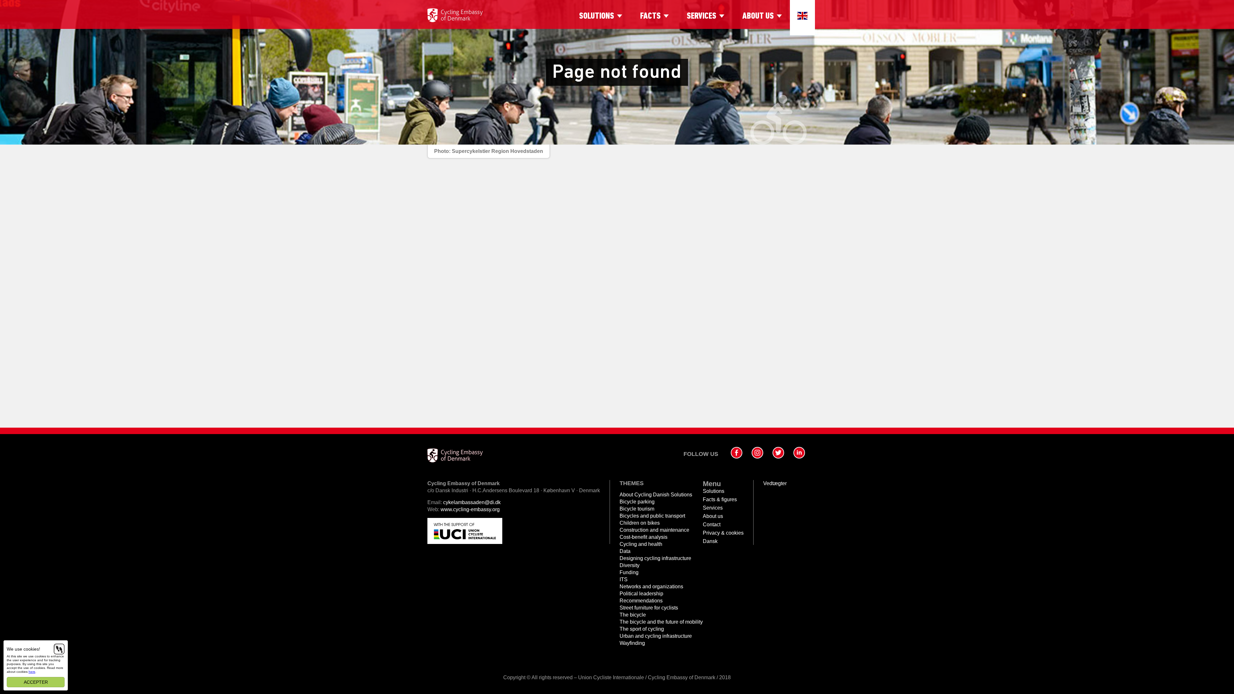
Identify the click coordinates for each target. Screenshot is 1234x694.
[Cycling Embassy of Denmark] (455, 15)
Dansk (710, 541)
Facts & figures (720, 499)
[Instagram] (757, 452)
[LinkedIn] (799, 452)
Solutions (596, 16)
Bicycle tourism (637, 509)
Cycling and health (641, 544)
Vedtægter (775, 483)
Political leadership (641, 593)
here (32, 671)
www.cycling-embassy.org (470, 509)
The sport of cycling (642, 629)
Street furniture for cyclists (649, 607)
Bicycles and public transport (652, 516)
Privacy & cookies (723, 533)
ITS (624, 579)
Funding (629, 572)
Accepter (36, 682)
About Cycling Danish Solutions (656, 494)
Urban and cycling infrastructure (656, 636)
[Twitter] (778, 452)
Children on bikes (640, 523)
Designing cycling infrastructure (655, 558)
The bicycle (633, 615)
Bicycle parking (637, 501)
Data (625, 551)
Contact (711, 524)
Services (701, 16)
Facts (650, 16)
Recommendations (641, 600)
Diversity (629, 565)
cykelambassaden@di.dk (472, 502)
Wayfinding (632, 643)
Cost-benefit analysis (643, 537)
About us (758, 16)
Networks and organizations (651, 586)
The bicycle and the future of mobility (661, 622)
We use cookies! (23, 649)
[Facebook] (736, 452)
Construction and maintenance (654, 530)
